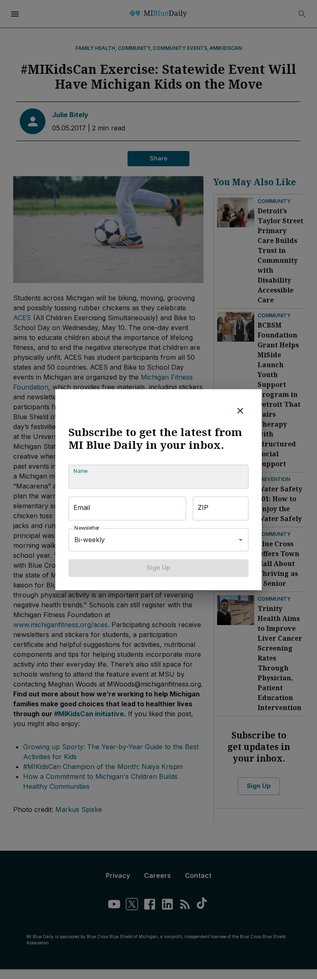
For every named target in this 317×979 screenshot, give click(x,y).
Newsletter (87, 528)
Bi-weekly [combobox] (89, 540)
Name (80, 471)
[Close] (240, 410)
